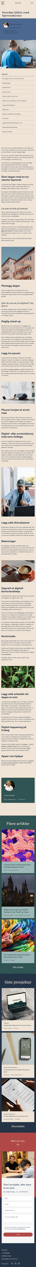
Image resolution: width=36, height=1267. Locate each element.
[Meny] (32, 3)
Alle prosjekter (18, 1126)
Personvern (5, 1264)
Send (18, 1234)
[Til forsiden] (3, 3)
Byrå (18, 3)
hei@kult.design (6, 1256)
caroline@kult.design (15, 27)
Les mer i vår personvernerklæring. (16, 1229)
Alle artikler (18, 967)
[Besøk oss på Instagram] (15, 1263)
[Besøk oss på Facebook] (12, 1263)
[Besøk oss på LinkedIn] (19, 1263)
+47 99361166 (6, 1253)
